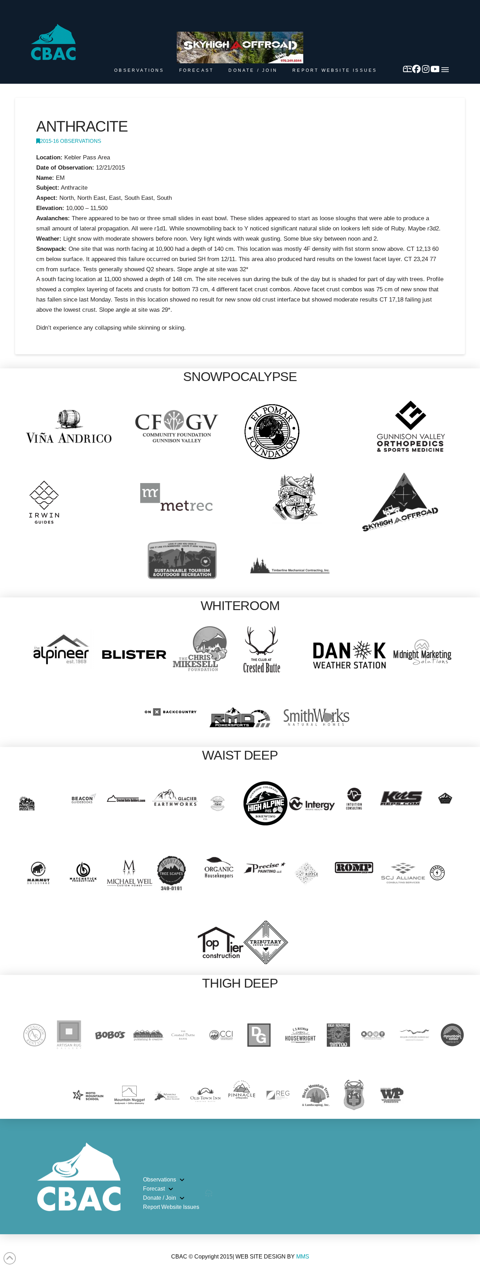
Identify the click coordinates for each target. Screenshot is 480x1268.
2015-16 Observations (70, 141)
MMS (302, 1257)
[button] (445, 70)
